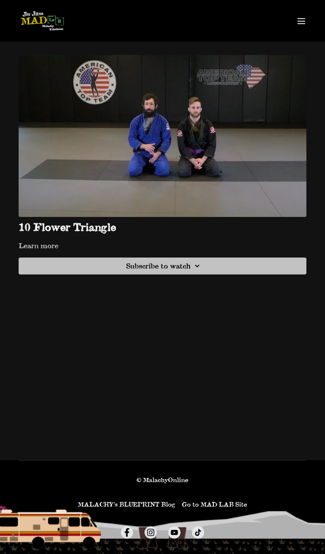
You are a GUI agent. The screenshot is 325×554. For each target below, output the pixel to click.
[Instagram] (150, 532)
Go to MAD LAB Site (214, 504)
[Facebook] (127, 532)
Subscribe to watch (158, 265)
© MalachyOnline (162, 480)
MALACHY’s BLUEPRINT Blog (126, 504)
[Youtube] (174, 532)
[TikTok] (198, 532)
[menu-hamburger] (301, 20)
